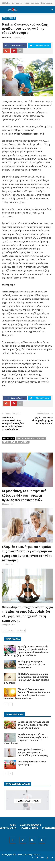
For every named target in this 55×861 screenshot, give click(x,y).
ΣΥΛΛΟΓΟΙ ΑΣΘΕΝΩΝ (9, 18)
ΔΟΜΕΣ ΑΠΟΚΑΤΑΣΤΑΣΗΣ (30, 825)
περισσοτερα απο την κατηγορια (15, 442)
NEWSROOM (6, 38)
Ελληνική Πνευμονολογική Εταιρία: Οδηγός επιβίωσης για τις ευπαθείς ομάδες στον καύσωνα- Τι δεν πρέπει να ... (27, 693)
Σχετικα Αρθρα (8, 438)
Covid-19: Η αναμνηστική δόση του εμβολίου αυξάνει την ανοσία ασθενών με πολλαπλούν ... (13, 423)
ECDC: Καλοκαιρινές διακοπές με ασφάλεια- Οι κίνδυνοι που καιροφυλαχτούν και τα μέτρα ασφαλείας (26, 678)
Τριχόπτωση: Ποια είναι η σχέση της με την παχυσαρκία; (42, 420)
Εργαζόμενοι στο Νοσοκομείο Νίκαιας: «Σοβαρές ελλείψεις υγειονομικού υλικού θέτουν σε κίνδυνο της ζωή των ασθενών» (27, 651)
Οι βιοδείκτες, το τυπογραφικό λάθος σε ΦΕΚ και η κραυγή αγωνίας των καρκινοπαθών (24, 495)
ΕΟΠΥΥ (13, 825)
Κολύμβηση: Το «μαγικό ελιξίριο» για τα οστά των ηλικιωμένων (31, 664)
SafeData (36, 855)
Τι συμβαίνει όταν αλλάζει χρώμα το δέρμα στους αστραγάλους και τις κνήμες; (33, 752)
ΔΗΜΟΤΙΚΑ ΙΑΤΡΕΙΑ (8, 828)
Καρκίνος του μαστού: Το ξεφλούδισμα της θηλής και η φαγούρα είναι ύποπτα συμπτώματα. (26, 739)
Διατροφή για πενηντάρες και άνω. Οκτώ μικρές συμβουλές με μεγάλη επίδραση (33, 725)
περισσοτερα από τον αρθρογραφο (31, 438)
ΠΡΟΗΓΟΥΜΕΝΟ (9, 631)
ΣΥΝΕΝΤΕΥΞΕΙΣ (48, 828)
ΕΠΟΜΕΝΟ (20, 631)
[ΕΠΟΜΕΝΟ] (11, 704)
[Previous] (6, 704)
